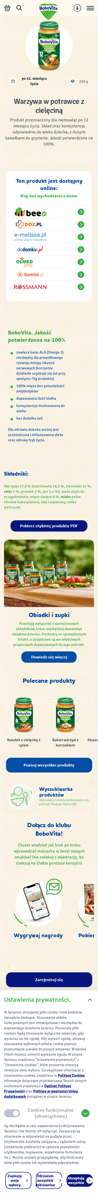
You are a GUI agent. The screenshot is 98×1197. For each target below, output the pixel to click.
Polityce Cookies (71, 1075)
